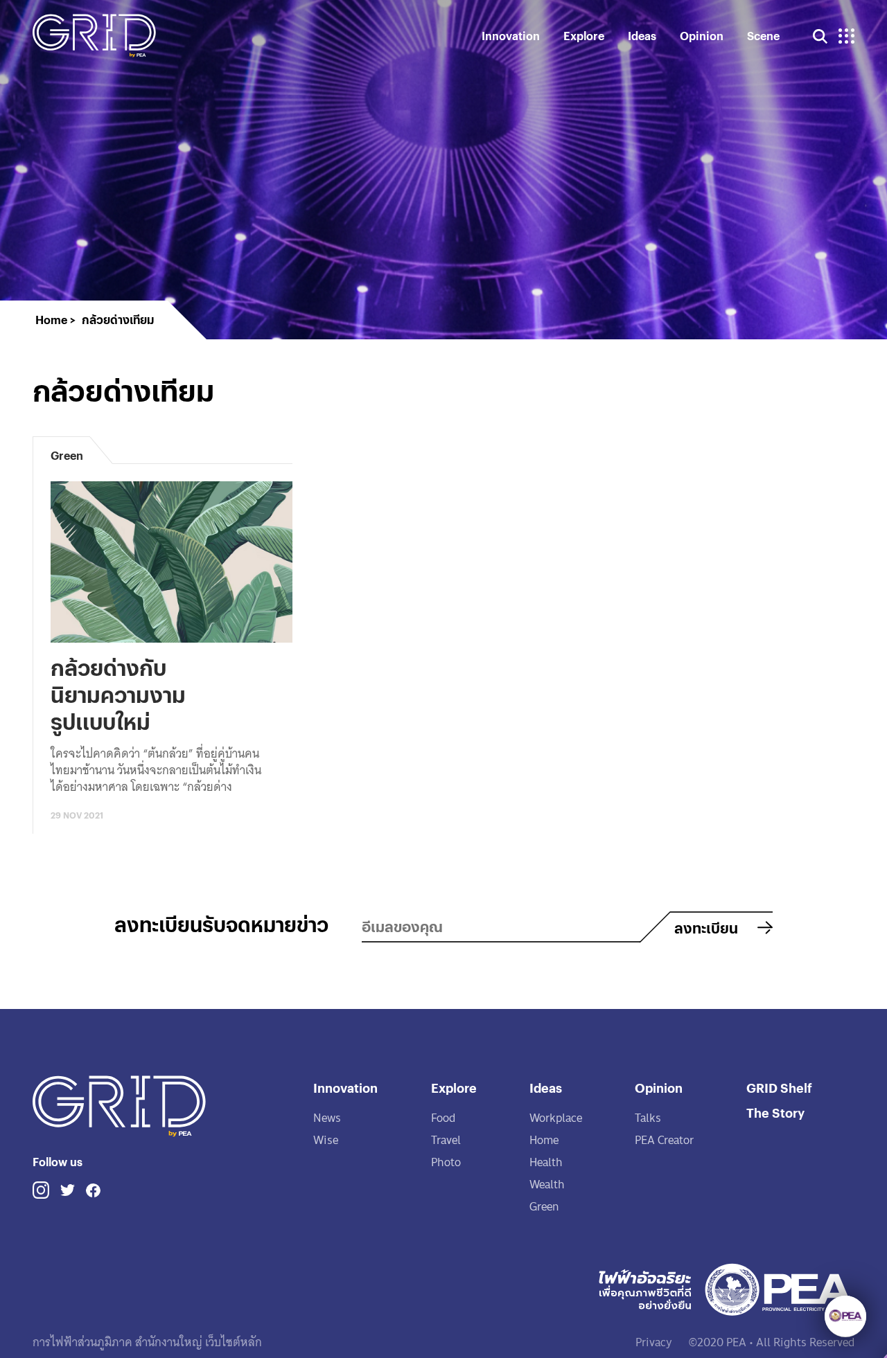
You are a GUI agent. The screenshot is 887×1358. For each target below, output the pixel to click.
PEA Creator (664, 1140)
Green (544, 1207)
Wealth (547, 1184)
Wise (325, 1140)
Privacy (653, 1342)
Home (544, 1140)
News (327, 1118)
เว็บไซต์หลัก (232, 1342)
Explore (583, 36)
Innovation (511, 36)
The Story (775, 1112)
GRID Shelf (779, 1087)
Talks (648, 1118)
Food (443, 1118)
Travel (446, 1140)
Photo (446, 1162)
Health (546, 1162)
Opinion (701, 36)
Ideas (642, 36)
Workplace (555, 1118)
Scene (763, 36)
